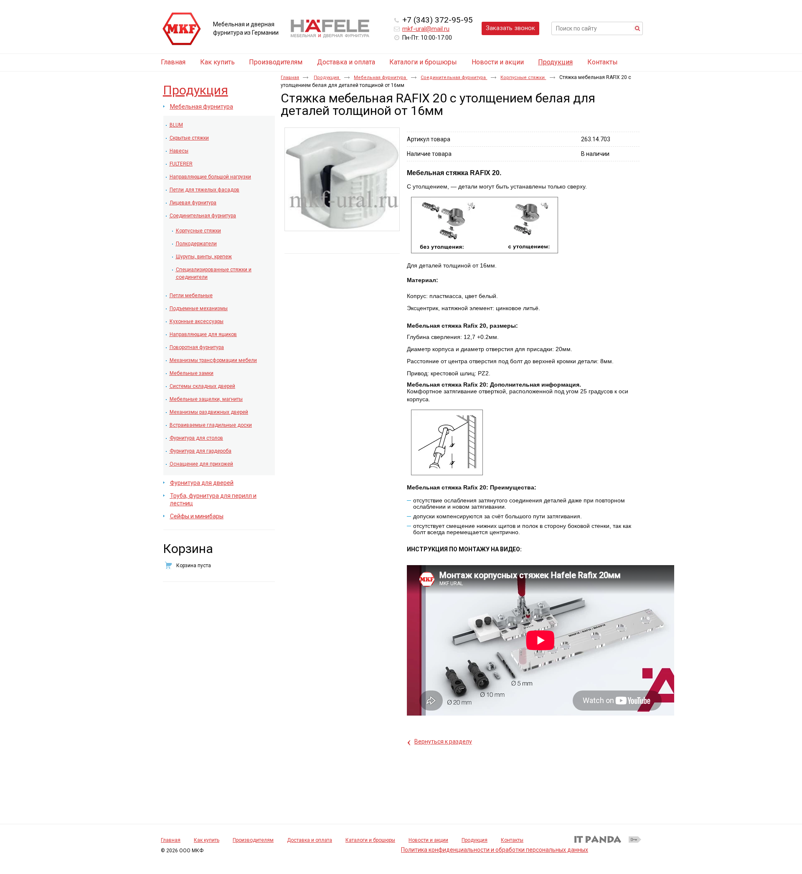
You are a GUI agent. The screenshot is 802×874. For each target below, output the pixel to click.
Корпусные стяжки (523, 77)
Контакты (512, 840)
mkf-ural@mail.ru (425, 29)
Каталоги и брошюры (370, 840)
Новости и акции (428, 840)
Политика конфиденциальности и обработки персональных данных (494, 849)
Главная (290, 77)
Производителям (253, 840)
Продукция (555, 62)
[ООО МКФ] (182, 29)
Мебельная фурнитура (380, 77)
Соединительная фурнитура (454, 77)
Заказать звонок (510, 28)
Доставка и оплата (309, 840)
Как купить (206, 840)
